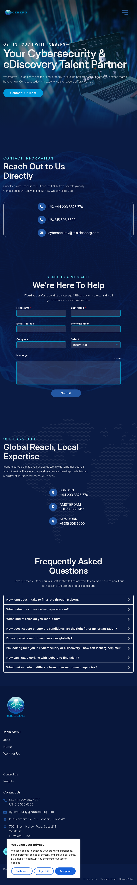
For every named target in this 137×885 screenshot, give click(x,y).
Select (76, 339)
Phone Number (80, 323)
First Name (23, 307)
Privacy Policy (90, 879)
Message (22, 355)
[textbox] (92, 345)
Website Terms (108, 879)
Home (7, 746)
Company (22, 339)
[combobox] (96, 344)
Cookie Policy (126, 879)
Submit (66, 393)
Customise (22, 871)
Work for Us (11, 753)
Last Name (78, 307)
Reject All (43, 871)
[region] (43, 858)
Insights (8, 781)
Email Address (26, 323)
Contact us (10, 774)
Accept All (65, 871)
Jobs (6, 740)
